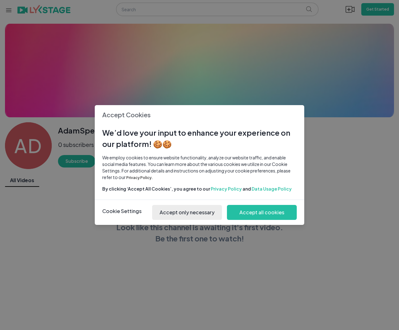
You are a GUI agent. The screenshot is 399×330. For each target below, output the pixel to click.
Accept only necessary (187, 212)
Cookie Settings (122, 211)
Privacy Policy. (139, 177)
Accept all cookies (261, 212)
